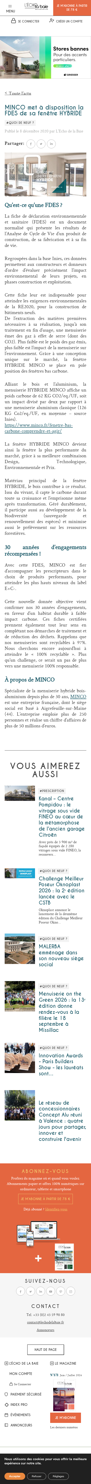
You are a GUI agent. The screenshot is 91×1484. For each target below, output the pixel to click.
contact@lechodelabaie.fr (45, 1322)
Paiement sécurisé (25, 1394)
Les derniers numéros (64, 1427)
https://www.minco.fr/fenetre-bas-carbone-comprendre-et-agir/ (39, 428)
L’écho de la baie (23, 1363)
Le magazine (65, 1363)
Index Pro (18, 1405)
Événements (20, 1415)
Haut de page (46, 1350)
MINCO (78, 696)
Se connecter (22, 1384)
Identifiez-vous (56, 1209)
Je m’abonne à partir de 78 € (45, 1199)
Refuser (37, 1476)
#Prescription (52, 791)
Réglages (58, 1476)
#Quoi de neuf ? (20, 123)
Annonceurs (45, 1329)
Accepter (15, 1476)
